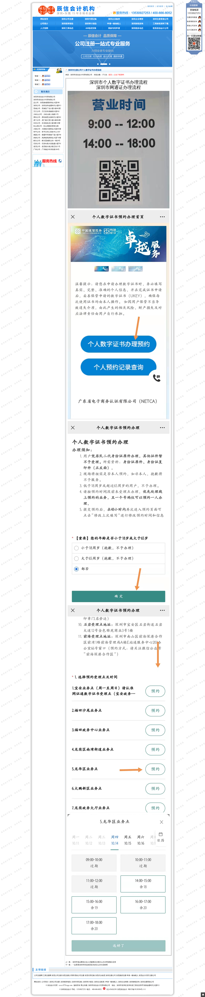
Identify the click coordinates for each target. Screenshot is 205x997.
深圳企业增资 (137, 19)
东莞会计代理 (144, 975)
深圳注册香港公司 (160, 19)
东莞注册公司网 (68, 975)
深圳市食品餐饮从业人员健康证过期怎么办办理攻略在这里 (94, 962)
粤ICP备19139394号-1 (136, 989)
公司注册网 (38, 975)
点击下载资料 (119, 75)
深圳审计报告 (91, 24)
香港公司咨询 (192, 26)
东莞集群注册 (121, 975)
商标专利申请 (114, 28)
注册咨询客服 (192, 17)
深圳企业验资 (114, 19)
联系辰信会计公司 (160, 28)
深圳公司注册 (67, 19)
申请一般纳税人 (114, 24)
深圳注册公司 (111, 975)
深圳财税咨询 (137, 24)
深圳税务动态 (137, 28)
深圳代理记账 (91, 19)
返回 (110, 75)
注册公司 (152, 975)
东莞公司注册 (57, 975)
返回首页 (150, 6)
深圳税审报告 (67, 24)
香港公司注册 (79, 975)
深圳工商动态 (67, 28)
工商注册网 (47, 975)
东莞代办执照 (100, 975)
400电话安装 (90, 28)
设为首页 (160, 6)
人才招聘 (44, 28)
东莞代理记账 (90, 975)
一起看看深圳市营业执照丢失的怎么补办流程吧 (90, 965)
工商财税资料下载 (160, 24)
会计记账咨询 (192, 30)
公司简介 (44, 24)
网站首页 (44, 19)
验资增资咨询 (192, 21)
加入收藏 (169, 6)
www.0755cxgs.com (65, 985)
